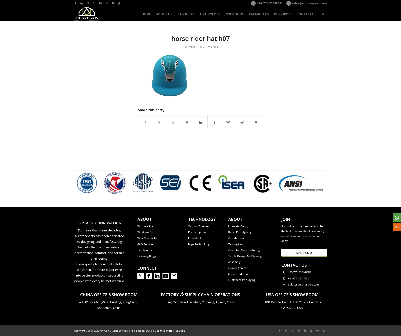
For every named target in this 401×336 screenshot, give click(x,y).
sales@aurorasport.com (309, 3)
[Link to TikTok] (119, 3)
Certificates (144, 250)
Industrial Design (239, 226)
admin (215, 47)
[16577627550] (397, 217)
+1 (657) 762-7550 (298, 278)
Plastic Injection (198, 232)
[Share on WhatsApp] (173, 122)
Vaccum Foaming (198, 226)
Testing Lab (235, 244)
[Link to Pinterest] (94, 3)
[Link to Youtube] (113, 3)
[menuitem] (146, 14)
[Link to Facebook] (75, 3)
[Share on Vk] (228, 122)
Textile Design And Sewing (244, 256)
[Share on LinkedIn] (200, 122)
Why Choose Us (147, 238)
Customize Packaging (241, 280)
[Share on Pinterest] (187, 122)
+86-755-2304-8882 (299, 272)
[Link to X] (88, 3)
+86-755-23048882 (269, 3)
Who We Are (145, 226)
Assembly (234, 262)
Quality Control (237, 268)
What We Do (145, 232)
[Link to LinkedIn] (82, 3)
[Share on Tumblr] (214, 122)
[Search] (323, 14)
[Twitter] (140, 276)
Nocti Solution (177, 330)
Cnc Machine (236, 238)
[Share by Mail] (256, 122)
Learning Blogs (146, 256)
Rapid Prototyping (239, 232)
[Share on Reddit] (242, 122)
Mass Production (239, 274)
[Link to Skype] (100, 3)
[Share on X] (159, 122)
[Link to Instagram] (107, 3)
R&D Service (145, 244)
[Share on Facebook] (145, 122)
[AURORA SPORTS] (87, 14)
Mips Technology (198, 244)
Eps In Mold (195, 238)
